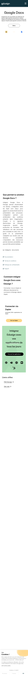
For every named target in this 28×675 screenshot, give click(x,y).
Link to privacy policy (6, 665)
